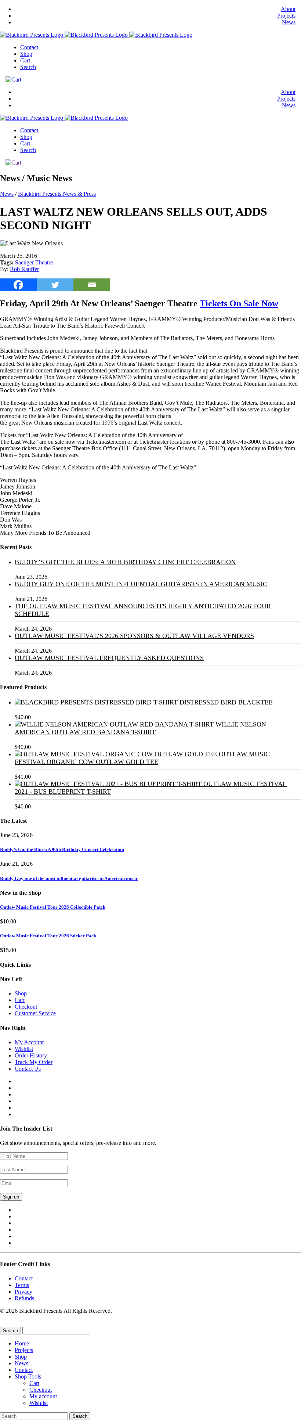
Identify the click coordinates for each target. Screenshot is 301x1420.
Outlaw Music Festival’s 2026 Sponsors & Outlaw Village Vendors (134, 635)
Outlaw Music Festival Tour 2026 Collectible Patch (52, 907)
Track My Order (33, 1062)
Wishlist (24, 1049)
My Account (29, 1042)
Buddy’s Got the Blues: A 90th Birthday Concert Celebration (125, 562)
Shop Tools (28, 1376)
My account (43, 1396)
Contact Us (28, 1069)
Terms (22, 1285)
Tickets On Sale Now (239, 303)
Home (22, 1343)
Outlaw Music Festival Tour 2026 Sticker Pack (48, 935)
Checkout (26, 1006)
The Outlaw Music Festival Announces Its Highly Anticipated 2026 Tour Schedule (143, 609)
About (288, 9)
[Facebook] (18, 284)
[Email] (91, 284)
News (288, 22)
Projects (286, 15)
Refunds (24, 1298)
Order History (31, 1055)
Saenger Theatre (34, 262)
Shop (26, 54)
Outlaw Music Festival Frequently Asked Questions (109, 658)
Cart (25, 60)
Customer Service (35, 1013)
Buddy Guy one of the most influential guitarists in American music (141, 584)
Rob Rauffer (24, 269)
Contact (29, 47)
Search (28, 67)
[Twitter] (55, 284)
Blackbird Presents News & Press (57, 194)
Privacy (23, 1292)
